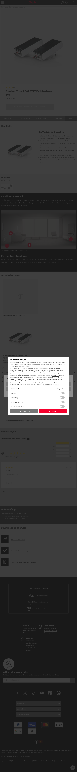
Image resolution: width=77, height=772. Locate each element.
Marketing (14, 398)
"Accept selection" (31, 381)
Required (14, 389)
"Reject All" (20, 372)
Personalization (16, 402)
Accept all (53, 411)
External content (16, 407)
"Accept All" (55, 375)
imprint (57, 384)
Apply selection (24, 411)
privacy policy (46, 384)
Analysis (13, 393)
